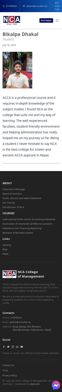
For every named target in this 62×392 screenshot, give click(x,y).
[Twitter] (8, 346)
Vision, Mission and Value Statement (22, 198)
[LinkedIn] (17, 346)
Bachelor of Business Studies (18, 232)
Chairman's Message (14, 189)
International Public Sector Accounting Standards (29, 219)
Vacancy (7, 244)
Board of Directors (12, 193)
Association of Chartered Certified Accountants (27, 223)
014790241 (11, 6)
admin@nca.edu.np (36, 6)
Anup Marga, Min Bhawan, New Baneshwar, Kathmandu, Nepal (32, 328)
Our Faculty (9, 202)
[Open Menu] (57, 20)
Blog (5, 249)
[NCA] (12, 20)
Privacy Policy (10, 375)
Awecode (35, 383)
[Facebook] (4, 346)
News (5, 253)
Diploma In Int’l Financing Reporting (22, 228)
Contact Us (8, 365)
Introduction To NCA (13, 207)
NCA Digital (46, 20)
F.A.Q (5, 370)
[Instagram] (12, 346)
